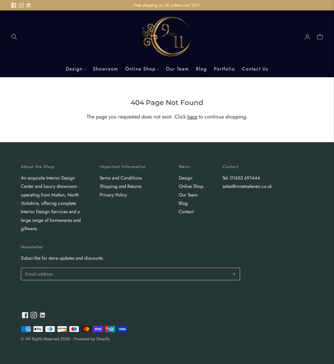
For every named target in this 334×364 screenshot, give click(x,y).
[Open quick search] (14, 36)
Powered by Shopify (92, 339)
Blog (201, 68)
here (192, 117)
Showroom (105, 68)
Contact (186, 211)
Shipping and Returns (120, 186)
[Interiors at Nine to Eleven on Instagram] (21, 5)
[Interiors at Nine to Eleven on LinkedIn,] (28, 5)
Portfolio (224, 68)
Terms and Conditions (121, 178)
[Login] (307, 36)
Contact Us (255, 68)
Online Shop (140, 68)
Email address (38, 269)
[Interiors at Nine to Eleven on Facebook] (13, 5)
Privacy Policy (113, 195)
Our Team (177, 68)
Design (74, 68)
